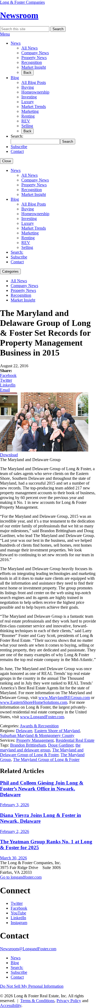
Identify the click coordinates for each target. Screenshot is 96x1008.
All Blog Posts (33, 82)
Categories (10, 271)
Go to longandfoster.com (21, 877)
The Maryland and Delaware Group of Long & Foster (41, 752)
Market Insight (33, 67)
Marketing (30, 111)
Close (6, 161)
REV (25, 121)
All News (29, 48)
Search (58, 29)
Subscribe (19, 146)
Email (5, 390)
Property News (34, 57)
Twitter (6, 380)
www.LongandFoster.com (42, 717)
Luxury (27, 101)
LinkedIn (7, 385)
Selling (27, 125)
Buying (27, 87)
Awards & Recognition (39, 726)
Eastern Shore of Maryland (57, 730)
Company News (35, 53)
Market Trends (33, 106)
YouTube (18, 913)
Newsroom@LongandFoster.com (28, 949)
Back (27, 73)
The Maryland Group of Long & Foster (46, 759)
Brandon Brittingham (28, 745)
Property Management (35, 740)
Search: (17, 252)
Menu (5, 34)
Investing (29, 97)
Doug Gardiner (60, 745)
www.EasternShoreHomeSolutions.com (33, 702)
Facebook (8, 375)
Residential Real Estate (75, 740)
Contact (17, 151)
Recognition (31, 62)
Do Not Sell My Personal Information (31, 986)
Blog (15, 77)
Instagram (19, 922)
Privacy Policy (69, 1000)
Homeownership (35, 92)
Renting (28, 116)
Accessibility (10, 1005)
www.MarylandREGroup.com (64, 697)
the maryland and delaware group (40, 747)
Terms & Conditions (37, 1000)
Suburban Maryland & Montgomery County (37, 735)
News (16, 43)
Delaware (24, 730)
